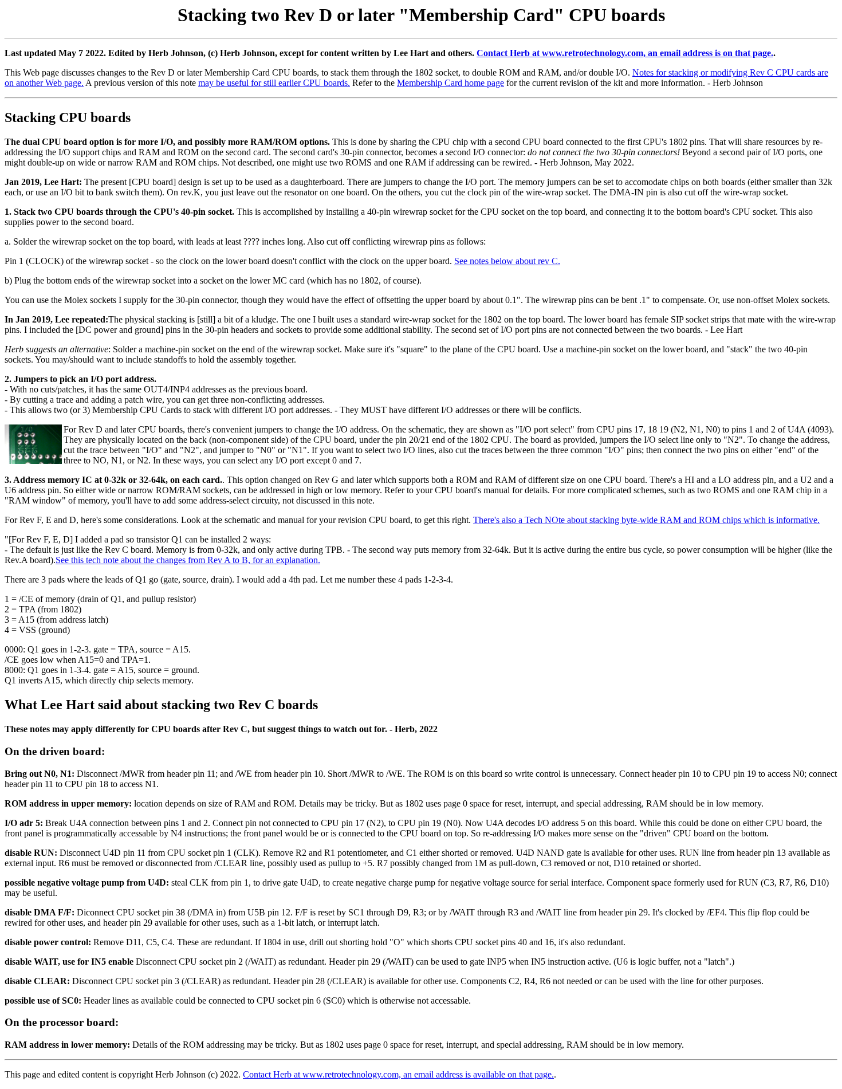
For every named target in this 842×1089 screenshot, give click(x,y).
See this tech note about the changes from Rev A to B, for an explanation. (188, 560)
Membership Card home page (450, 83)
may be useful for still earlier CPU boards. (274, 83)
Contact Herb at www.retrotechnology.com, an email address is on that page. (625, 53)
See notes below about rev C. (507, 261)
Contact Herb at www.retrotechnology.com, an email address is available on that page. (398, 1074)
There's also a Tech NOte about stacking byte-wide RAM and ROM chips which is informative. (646, 520)
